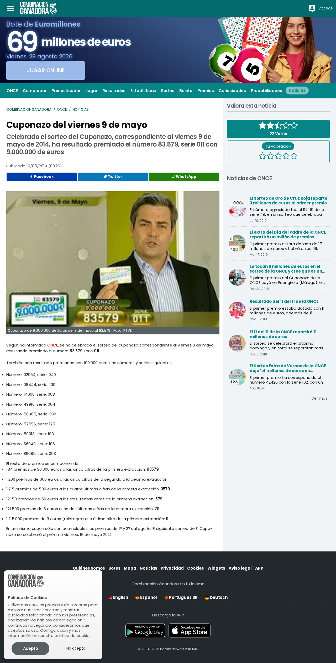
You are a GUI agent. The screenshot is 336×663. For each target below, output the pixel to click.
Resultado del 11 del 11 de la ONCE (284, 301)
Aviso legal (240, 568)
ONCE (62, 109)
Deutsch (218, 597)
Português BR (183, 597)
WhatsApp (185, 176)
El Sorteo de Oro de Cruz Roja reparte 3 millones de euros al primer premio (288, 200)
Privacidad (172, 568)
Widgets (216, 568)
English (120, 597)
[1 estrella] (262, 156)
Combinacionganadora (28, 109)
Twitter (114, 176)
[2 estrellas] (270, 156)
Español (148, 597)
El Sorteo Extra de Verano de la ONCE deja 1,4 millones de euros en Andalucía (288, 370)
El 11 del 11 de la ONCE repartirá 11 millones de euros (283, 334)
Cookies (195, 568)
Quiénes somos (89, 568)
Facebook (43, 176)
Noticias (80, 109)
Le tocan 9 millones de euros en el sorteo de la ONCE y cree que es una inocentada (287, 271)
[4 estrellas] (286, 156)
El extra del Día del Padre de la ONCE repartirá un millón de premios (288, 234)
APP (259, 568)
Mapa (130, 568)
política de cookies (73, 635)
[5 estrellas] (294, 156)
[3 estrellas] (278, 156)
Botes (114, 568)
